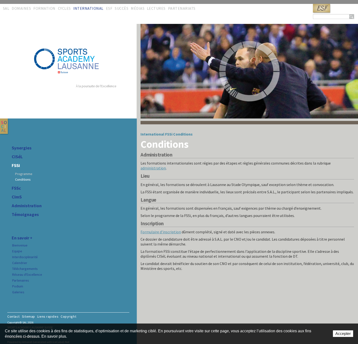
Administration (27, 205)
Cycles (64, 8)
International (88, 8)
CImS (17, 197)
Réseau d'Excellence (27, 274)
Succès (121, 8)
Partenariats (182, 8)
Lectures (156, 8)
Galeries (18, 292)
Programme (23, 174)
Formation (44, 8)
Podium (17, 286)
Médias (137, 8)
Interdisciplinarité (25, 257)
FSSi (16, 165)
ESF (321, 8)
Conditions (23, 179)
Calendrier (19, 263)
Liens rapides (47, 316)
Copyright (68, 316)
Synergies (21, 148)
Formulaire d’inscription (161, 231)
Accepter (343, 334)
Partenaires (20, 280)
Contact (13, 316)
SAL (6, 8)
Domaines (21, 8)
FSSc (16, 188)
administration (153, 168)
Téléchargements (25, 268)
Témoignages (25, 214)
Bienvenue (20, 245)
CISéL (17, 156)
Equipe (17, 251)
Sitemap (28, 316)
